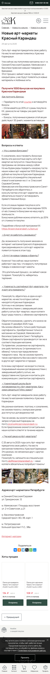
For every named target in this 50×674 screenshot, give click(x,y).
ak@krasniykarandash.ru (20, 460)
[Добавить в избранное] (21, 565)
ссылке (28, 101)
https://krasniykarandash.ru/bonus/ (20, 228)
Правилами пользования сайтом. (32, 650)
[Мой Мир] (34, 550)
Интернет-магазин (11, 536)
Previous (6, 584)
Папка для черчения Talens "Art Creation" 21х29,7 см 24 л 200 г (35, 584)
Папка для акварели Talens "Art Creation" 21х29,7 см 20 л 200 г (11, 584)
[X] (27, 550)
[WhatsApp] (30, 550)
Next (44, 584)
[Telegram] (23, 550)
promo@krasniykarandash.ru (23, 424)
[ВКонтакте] (15, 550)
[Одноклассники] (19, 550)
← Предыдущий (11, 617)
